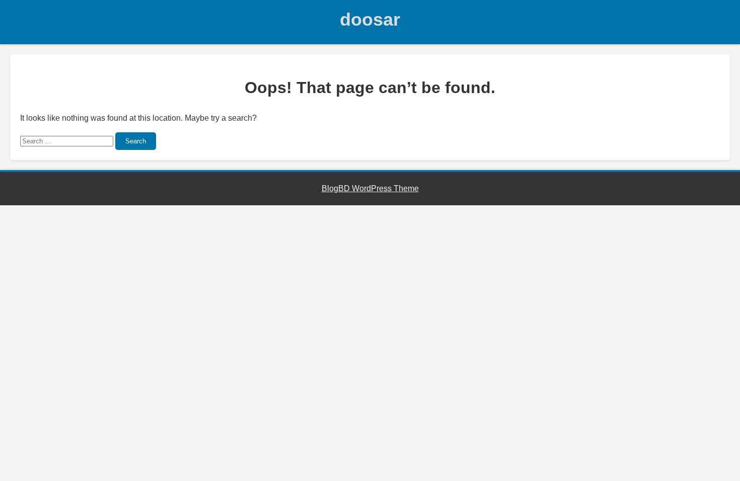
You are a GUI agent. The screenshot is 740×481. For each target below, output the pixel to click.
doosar (370, 19)
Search (135, 141)
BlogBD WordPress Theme (370, 188)
